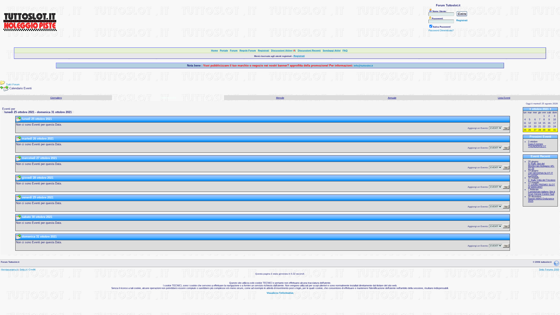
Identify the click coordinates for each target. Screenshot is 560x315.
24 (554, 126)
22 (544, 126)
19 (529, 126)
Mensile (280, 97)
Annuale (392, 97)
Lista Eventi (504, 97)
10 (554, 119)
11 (525, 123)
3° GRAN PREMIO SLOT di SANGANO (541, 185)
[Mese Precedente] (530, 109)
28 (539, 130)
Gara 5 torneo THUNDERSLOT (537, 145)
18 (525, 126)
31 (554, 130)
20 (535, 126)
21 (539, 126)
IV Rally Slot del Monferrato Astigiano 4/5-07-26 (541, 166)
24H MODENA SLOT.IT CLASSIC (540, 174)
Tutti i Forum (12, 84)
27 (535, 130)
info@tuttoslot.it (363, 65)
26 (529, 130)
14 (539, 123)
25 (525, 130)
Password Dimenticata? (441, 30)
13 (535, 123)
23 (549, 126)
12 (529, 123)
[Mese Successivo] (550, 109)
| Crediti (31, 269)
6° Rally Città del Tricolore (541, 180)
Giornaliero (56, 97)
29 (544, 130)
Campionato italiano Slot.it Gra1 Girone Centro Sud (541, 192)
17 (554, 123)
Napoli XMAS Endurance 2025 (541, 199)
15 (544, 123)
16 (549, 123)
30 (549, 130)
